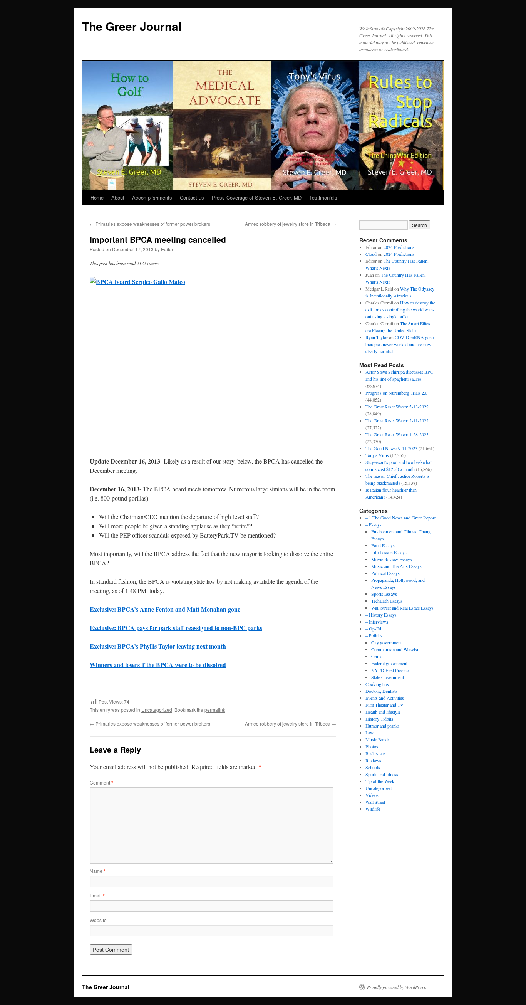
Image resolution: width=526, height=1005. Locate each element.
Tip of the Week (379, 781)
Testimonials (323, 197)
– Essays (373, 524)
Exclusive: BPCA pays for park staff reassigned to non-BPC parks (176, 627)
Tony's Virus (377, 455)
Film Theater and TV (384, 705)
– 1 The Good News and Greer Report (400, 517)
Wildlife (372, 809)
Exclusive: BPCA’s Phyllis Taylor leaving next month (158, 646)
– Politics (373, 635)
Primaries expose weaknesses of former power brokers (150, 223)
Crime (376, 656)
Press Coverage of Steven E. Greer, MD (257, 197)
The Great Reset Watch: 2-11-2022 (397, 420)
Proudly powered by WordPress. (397, 987)
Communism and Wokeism (395, 649)
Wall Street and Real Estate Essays (402, 608)
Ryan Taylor (376, 337)
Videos (372, 795)
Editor (167, 249)
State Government (387, 677)
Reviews (373, 760)
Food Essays (383, 545)
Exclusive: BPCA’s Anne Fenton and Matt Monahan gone (165, 609)
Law (369, 732)
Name (98, 870)
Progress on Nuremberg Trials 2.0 (396, 393)
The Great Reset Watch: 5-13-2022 (397, 406)
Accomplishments (152, 197)
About (117, 197)
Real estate (375, 753)
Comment (101, 782)
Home (97, 197)
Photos (371, 746)
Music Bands (377, 739)
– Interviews (376, 621)
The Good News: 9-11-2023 (391, 448)
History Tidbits (379, 719)
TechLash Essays (386, 601)
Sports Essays (384, 594)
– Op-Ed (373, 628)
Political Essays (385, 573)
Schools (372, 767)
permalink (214, 709)
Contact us (192, 197)
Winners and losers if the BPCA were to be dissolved (158, 664)
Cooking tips (377, 684)
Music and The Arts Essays (396, 566)
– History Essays (381, 615)
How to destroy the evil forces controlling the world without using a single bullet (400, 309)
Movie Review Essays (391, 559)
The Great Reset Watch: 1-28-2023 (397, 434)
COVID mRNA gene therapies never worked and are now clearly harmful (399, 344)
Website (98, 920)
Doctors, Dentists (381, 691)
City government (386, 642)
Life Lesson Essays (389, 552)
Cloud (371, 254)
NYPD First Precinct (390, 670)
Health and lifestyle (382, 712)
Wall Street (375, 802)
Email (97, 895)
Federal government (389, 663)
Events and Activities (384, 698)
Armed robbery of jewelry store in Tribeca (290, 223)
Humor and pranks (382, 726)
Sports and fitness (381, 774)
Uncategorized (156, 709)
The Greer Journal (131, 26)
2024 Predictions (399, 247)
